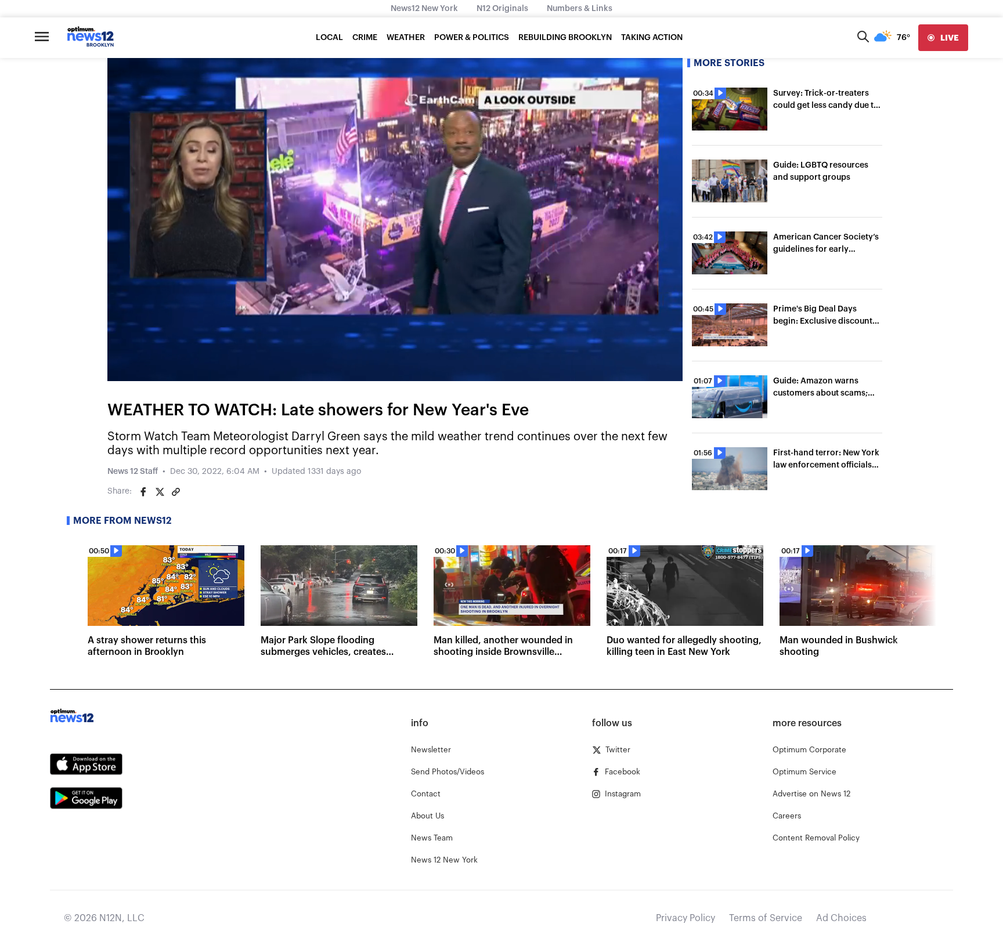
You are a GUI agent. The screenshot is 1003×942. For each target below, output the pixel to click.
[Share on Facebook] (143, 492)
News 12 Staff (132, 472)
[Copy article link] (176, 492)
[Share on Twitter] (159, 492)
